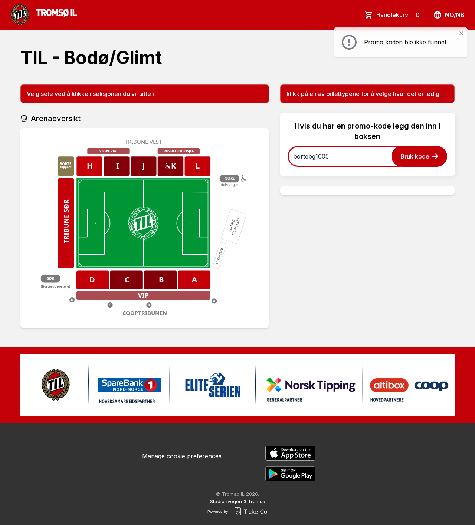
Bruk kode (414, 156)
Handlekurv (398, 15)
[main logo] (43, 15)
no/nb (455, 15)
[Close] (461, 33)
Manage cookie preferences (182, 456)
